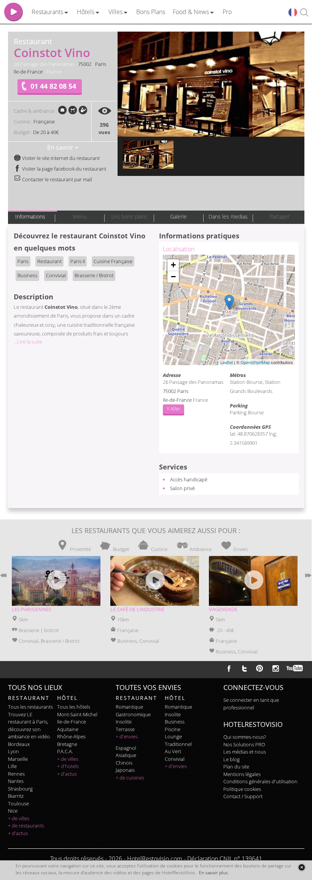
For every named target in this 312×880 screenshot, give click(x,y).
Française (44, 121)
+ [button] (173, 265)
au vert (173, 751)
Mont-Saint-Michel (77, 714)
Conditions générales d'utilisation (260, 781)
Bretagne (67, 744)
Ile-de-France (28, 71)
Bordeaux (19, 744)
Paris (100, 64)
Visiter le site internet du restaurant (60, 158)
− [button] (173, 276)
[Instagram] (275, 669)
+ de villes (18, 818)
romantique (129, 706)
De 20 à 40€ (46, 132)
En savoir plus (213, 872)
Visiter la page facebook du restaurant (63, 168)
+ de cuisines (130, 777)
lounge (173, 736)
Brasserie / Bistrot (94, 275)
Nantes (16, 781)
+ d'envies (127, 736)
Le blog (231, 759)
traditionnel (178, 744)
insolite (124, 721)
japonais (125, 770)
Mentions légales (242, 774)
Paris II (77, 261)
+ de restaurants (26, 825)
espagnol (126, 747)
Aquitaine (67, 729)
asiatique (126, 755)
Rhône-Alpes (71, 736)
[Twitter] (244, 668)
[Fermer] (301, 867)
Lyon (13, 751)
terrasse (125, 729)
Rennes (16, 773)
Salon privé (182, 488)
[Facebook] (229, 668)
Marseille (18, 758)
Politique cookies (242, 789)
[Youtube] (295, 668)
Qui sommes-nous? (244, 736)
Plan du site (236, 766)
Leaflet (226, 362)
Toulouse (18, 803)
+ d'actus (18, 833)
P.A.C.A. (65, 751)
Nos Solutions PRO (244, 744)
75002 (84, 64)
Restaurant (49, 261)
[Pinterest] (259, 668)
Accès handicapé (188, 479)
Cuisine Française (113, 261)
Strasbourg (20, 788)
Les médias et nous (244, 751)
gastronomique (133, 714)
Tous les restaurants (30, 706)
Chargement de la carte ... (228, 310)
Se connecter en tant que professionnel (251, 703)
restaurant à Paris (27, 721)
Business (27, 275)
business (175, 721)
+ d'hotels (68, 766)
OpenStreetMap (255, 362)
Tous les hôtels (73, 706)
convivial (175, 758)
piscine (172, 729)
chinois (124, 762)
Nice (13, 810)
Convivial (56, 275)
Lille (12, 766)
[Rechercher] (304, 13)
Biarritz (16, 795)
